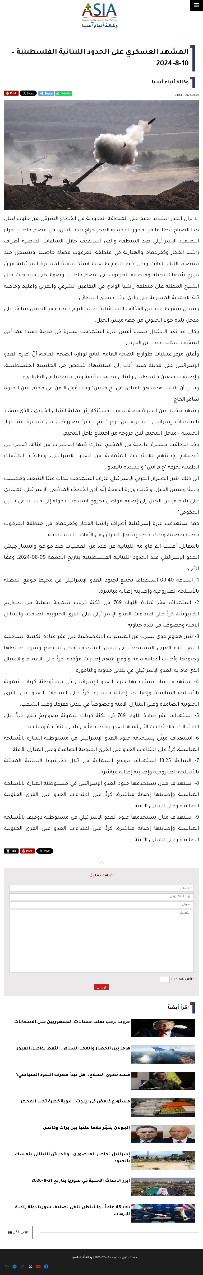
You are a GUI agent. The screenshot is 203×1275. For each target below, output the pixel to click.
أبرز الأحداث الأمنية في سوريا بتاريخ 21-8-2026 (80, 1181)
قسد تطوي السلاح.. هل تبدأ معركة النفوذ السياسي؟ (73, 1075)
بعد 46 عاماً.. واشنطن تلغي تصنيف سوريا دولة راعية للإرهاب (72, 1211)
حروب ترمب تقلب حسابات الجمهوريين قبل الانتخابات (72, 1022)
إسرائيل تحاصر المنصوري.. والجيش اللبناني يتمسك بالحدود (72, 1158)
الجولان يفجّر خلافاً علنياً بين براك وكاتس (86, 1128)
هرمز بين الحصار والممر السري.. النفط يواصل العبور (73, 1048)
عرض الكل (21, 1232)
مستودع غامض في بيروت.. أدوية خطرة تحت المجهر (75, 1101)
